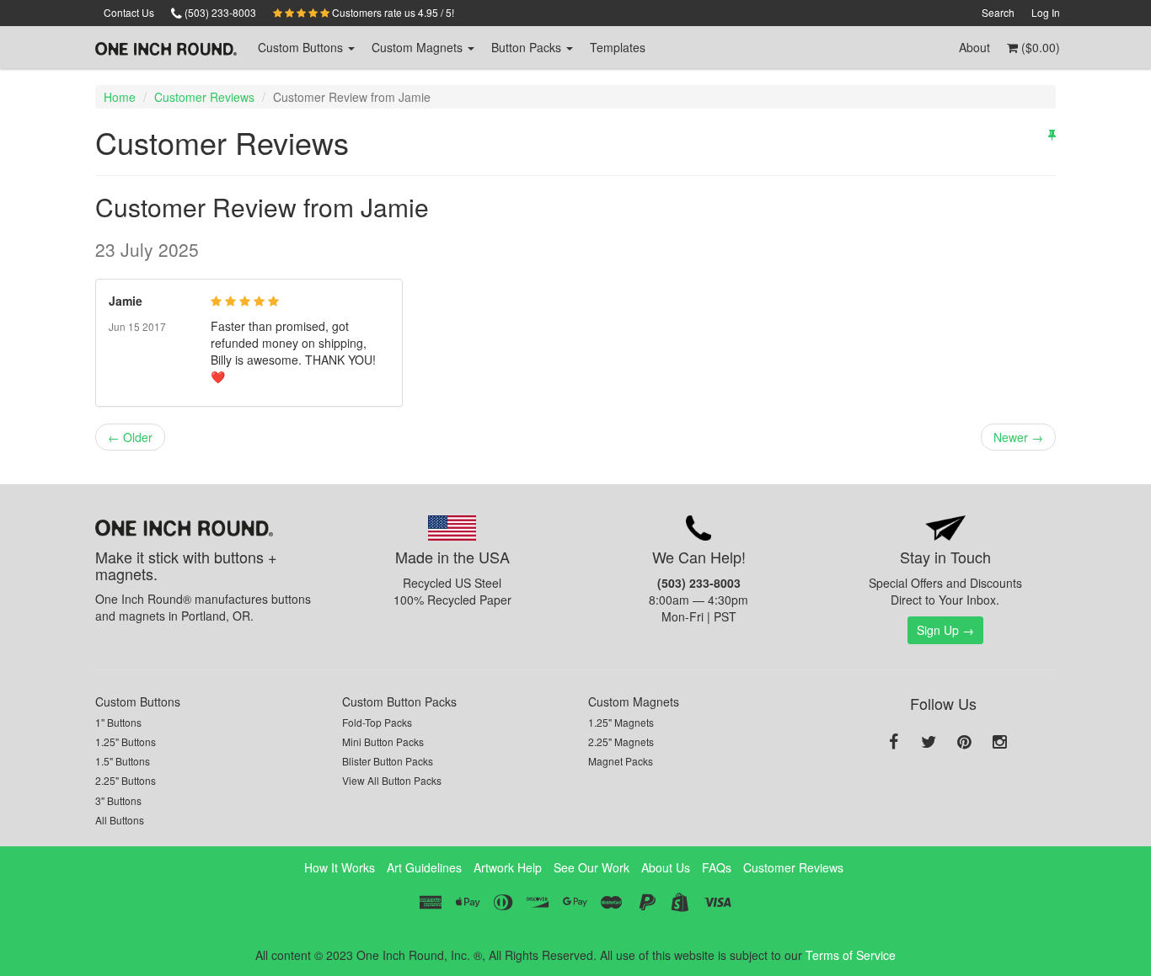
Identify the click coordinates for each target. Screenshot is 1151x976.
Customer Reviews (204, 96)
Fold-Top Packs (377, 722)
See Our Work (591, 867)
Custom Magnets (633, 701)
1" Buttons (118, 722)
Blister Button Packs (387, 761)
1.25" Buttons (125, 741)
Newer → (1018, 437)
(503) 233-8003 (219, 12)
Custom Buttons (137, 701)
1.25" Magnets (621, 722)
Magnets (419, 47)
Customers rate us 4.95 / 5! (391, 12)
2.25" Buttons (125, 780)
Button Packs (528, 47)
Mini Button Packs (383, 741)
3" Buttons (118, 800)
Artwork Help (508, 867)
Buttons (302, 47)
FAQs (716, 867)
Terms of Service (851, 955)
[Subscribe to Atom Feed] (1052, 133)
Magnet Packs (620, 761)
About (974, 47)
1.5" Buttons (122, 761)
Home (120, 96)
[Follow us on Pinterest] (964, 743)
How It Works (339, 867)
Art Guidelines (424, 867)
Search (998, 12)
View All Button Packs (392, 780)
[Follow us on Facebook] (893, 743)
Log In (1045, 12)
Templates (617, 47)
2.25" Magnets (621, 741)
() (1039, 47)
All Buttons (119, 820)
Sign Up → (945, 629)
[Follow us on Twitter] (928, 743)
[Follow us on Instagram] (999, 743)
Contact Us (129, 12)
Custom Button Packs (399, 701)
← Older (130, 437)
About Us (665, 867)
